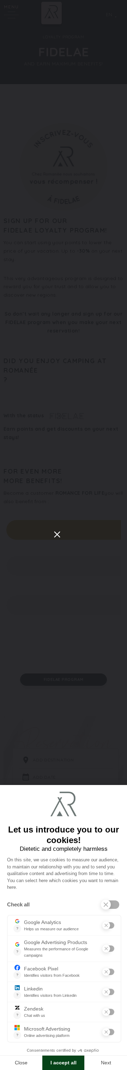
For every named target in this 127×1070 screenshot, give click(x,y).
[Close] (57, 534)
